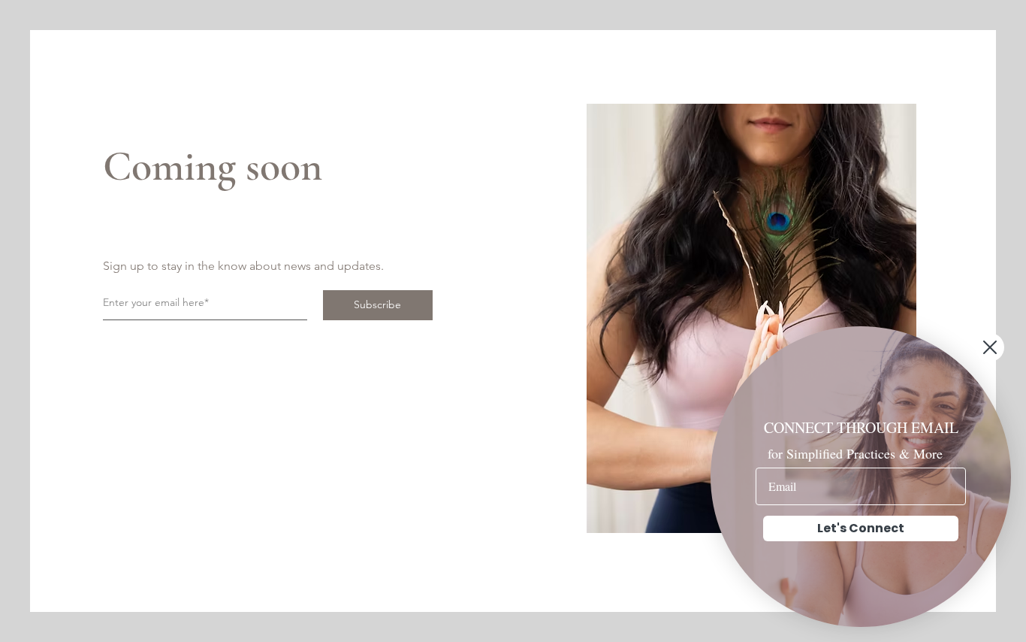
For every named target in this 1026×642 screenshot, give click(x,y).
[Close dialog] (990, 347)
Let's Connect (860, 528)
